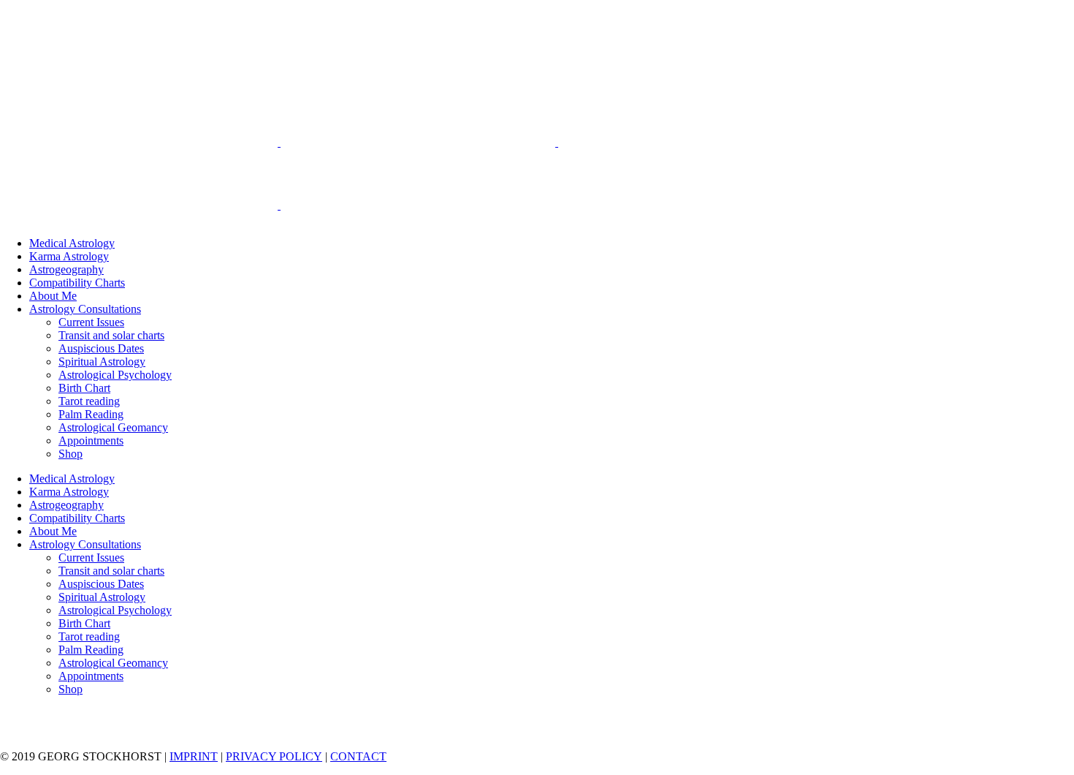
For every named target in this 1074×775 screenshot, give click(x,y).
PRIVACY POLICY (274, 756)
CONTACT (358, 756)
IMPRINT (194, 756)
